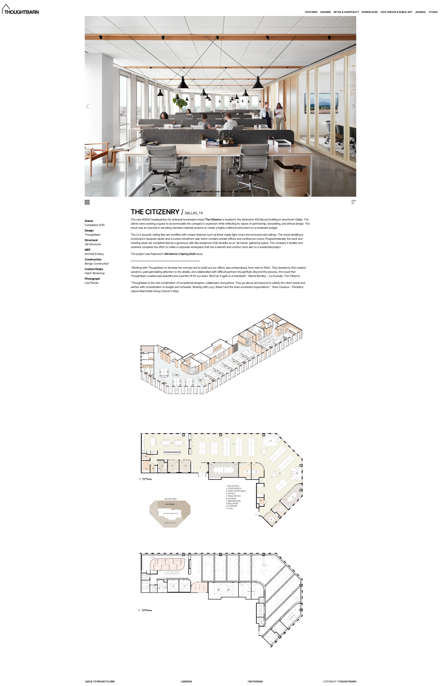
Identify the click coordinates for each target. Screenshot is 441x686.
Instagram (256, 681)
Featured (311, 11)
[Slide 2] (198, 191)
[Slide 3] (205, 191)
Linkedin (187, 681)
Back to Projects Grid (100, 681)
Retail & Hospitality (346, 11)
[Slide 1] (192, 191)
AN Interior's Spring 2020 (180, 254)
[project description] (353, 202)
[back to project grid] (87, 202)
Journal (420, 11)
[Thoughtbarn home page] (20, 9)
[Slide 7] (229, 191)
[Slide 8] (236, 191)
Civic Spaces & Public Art (396, 11)
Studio (433, 11)
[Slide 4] (211, 191)
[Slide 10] (248, 191)
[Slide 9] (242, 191)
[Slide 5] (217, 191)
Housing (325, 11)
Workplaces (370, 11)
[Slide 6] (223, 191)
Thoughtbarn (347, 681)
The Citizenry (213, 219)
